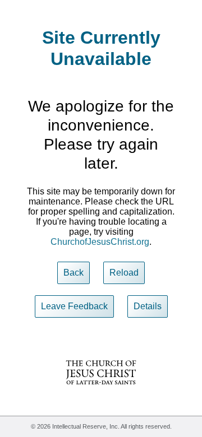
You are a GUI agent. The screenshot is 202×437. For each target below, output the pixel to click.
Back (73, 272)
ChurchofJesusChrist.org (99, 242)
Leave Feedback (74, 306)
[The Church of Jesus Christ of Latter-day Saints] (101, 392)
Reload (124, 272)
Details (148, 306)
